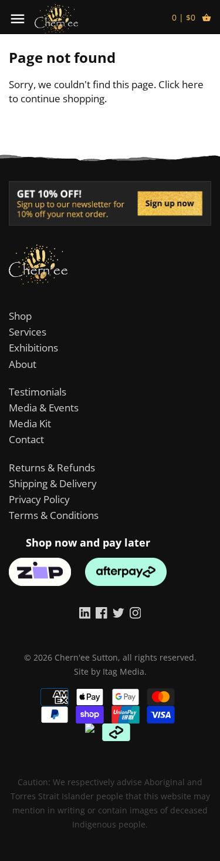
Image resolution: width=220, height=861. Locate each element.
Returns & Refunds (52, 467)
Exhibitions (33, 347)
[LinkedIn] (85, 612)
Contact (26, 439)
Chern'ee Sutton (86, 657)
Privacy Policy (39, 499)
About (22, 364)
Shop (20, 316)
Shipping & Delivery (53, 483)
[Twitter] (118, 612)
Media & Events (44, 407)
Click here (181, 84)
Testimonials (37, 391)
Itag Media (123, 671)
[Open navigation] (17, 19)
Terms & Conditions (54, 515)
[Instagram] (135, 612)
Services (27, 332)
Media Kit (30, 423)
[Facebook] (101, 612)
